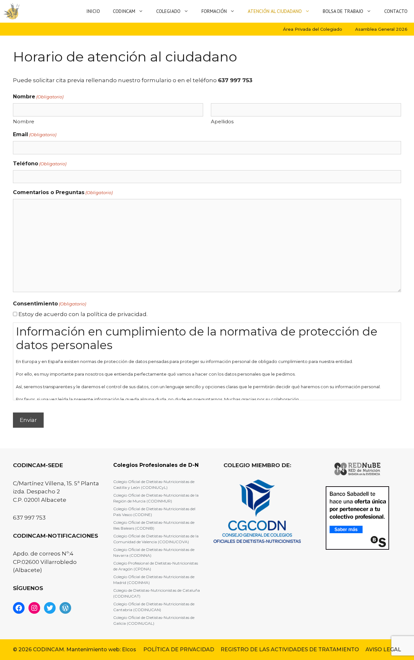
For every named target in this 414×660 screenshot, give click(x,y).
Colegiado (168, 11)
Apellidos (222, 121)
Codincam (124, 11)
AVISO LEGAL (383, 649)
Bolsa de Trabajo (343, 11)
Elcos (129, 649)
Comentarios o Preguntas (63, 192)
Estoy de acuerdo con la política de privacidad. (82, 314)
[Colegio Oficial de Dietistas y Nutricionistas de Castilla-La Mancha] (11, 11)
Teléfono (39, 163)
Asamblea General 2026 (381, 29)
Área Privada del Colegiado (312, 29)
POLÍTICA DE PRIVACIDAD (178, 649)
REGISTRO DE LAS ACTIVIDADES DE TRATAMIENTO (290, 649)
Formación (214, 11)
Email (34, 134)
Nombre (23, 121)
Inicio (93, 11)
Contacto (396, 11)
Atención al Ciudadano (275, 11)
